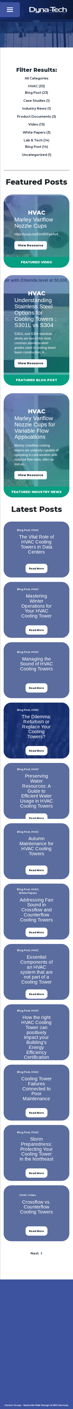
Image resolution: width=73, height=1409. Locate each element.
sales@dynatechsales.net (42, 1391)
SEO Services (61, 1405)
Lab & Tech (33, 140)
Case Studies (34, 101)
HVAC (33, 86)
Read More (36, 568)
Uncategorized (34, 155)
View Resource (30, 245)
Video (33, 124)
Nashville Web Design (37, 1405)
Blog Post (33, 93)
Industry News (34, 108)
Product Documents (34, 116)
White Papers (34, 132)
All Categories (36, 78)
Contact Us (36, 1333)
